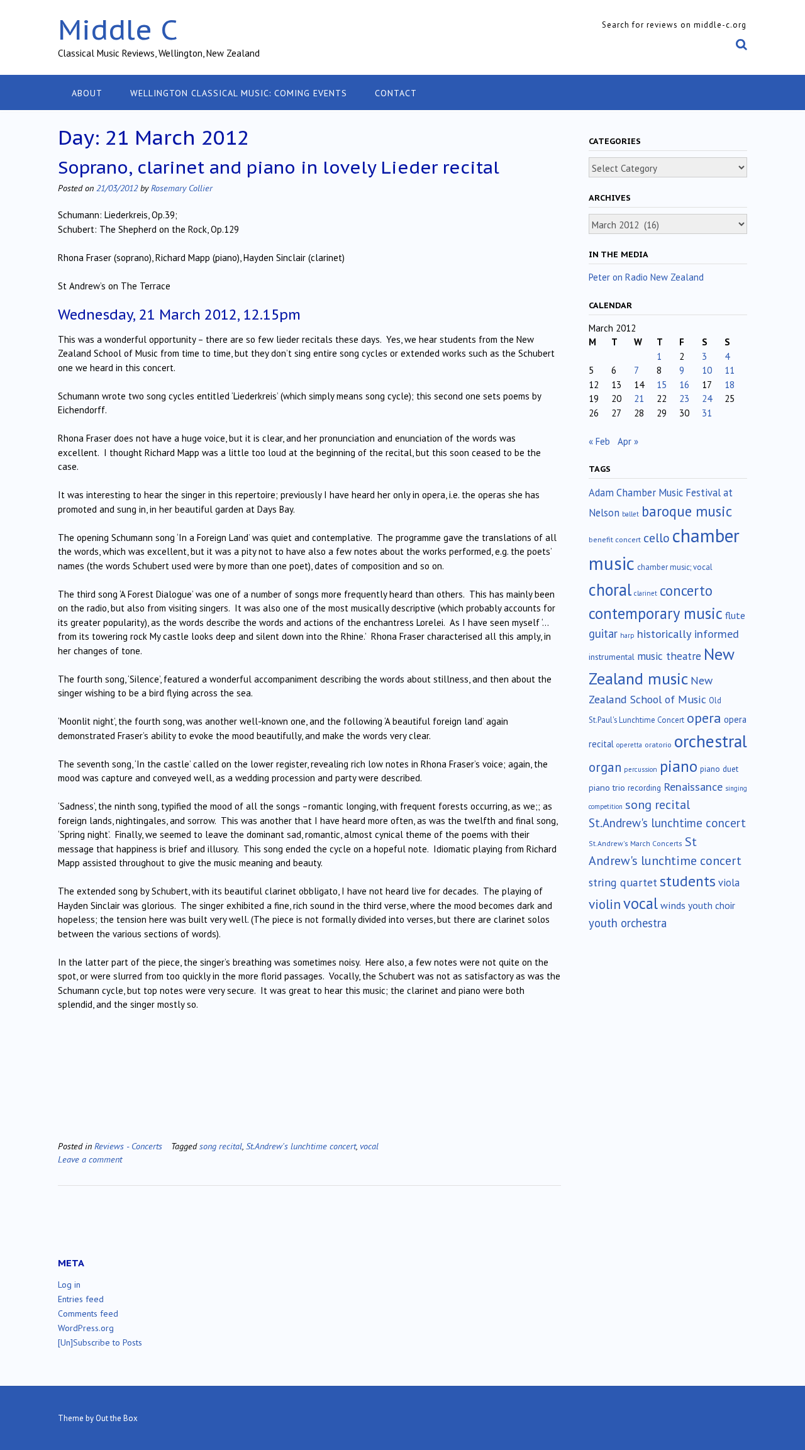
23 (684, 398)
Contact (396, 93)
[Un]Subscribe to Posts (100, 1342)
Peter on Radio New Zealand (646, 277)
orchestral (710, 741)
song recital (220, 1146)
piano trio (607, 787)
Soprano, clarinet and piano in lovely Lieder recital (278, 167)
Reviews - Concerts (128, 1146)
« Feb (599, 441)
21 (639, 398)
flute (735, 615)
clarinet (645, 593)
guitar (603, 633)
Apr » (628, 441)
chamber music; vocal (675, 567)
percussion (640, 769)
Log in (69, 1284)
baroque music (686, 511)
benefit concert (615, 539)
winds (673, 905)
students (688, 880)
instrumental (612, 656)
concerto (686, 590)
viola (729, 883)
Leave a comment (90, 1159)
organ (605, 767)
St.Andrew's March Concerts (635, 843)
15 (662, 385)
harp (627, 635)
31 (707, 413)
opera (704, 718)
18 (729, 385)
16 (684, 385)
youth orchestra (628, 922)
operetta (629, 744)
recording (644, 787)
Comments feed (88, 1313)
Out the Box (117, 1418)
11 (729, 370)
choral (610, 589)
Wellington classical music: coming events (238, 93)
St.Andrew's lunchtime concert (301, 1146)
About (87, 93)
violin (605, 904)
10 (707, 370)
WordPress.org (86, 1328)
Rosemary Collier (182, 188)
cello (656, 538)
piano (678, 766)
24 (707, 398)
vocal (369, 1146)
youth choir (711, 905)
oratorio (658, 744)
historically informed (688, 633)
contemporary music (656, 613)
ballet (630, 514)
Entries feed (81, 1299)
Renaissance (693, 786)
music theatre (669, 656)
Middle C (118, 29)
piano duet (719, 768)
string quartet (623, 882)
